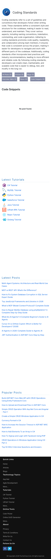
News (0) (23, 79)
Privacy (6, 529)
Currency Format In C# (11, 420)
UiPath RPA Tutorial (16, 210)
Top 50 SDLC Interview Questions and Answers (22, 447)
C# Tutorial (12, 185)
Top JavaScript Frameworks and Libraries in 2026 (22, 301)
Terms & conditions (10, 533)
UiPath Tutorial (8, 502)
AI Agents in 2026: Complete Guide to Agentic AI (22, 331)
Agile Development (10, 483)
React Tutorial (13, 214)
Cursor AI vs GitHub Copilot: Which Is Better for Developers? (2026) (22, 325)
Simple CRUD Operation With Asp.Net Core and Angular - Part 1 (25, 410)
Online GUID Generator (12, 517)
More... (5, 487)
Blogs (5, 471)
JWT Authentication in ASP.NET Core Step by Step (23, 335)
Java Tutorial (13, 205)
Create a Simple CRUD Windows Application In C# (23, 416)
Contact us (7, 540)
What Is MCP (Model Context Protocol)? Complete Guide (25, 305)
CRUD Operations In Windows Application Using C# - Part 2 (24, 441)
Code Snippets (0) (37, 79)
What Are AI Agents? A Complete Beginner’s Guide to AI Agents (25, 318)
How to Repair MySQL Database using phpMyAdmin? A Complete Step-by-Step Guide (24, 311)
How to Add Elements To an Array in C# (18, 431)
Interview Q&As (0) (9, 79)
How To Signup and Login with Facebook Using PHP (23, 436)
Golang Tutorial (14, 219)
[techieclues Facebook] (5, 548)
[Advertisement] (25, 149)
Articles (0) (19, 74)
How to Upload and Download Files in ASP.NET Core (24, 405)
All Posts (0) (7, 74)
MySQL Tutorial (14, 190)
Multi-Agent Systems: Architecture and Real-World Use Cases (25, 284)
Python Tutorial (14, 195)
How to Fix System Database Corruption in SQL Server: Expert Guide (25, 295)
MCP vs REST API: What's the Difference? (19, 290)
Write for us (7, 536)
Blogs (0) (30, 74)
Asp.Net (6, 479)
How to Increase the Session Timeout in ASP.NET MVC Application (25, 426)
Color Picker (7, 514)
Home (5, 464)
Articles (6, 468)
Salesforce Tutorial (15, 200)
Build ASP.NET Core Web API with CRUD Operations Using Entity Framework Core (23, 399)
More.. (5, 506)
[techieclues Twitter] (10, 548)
